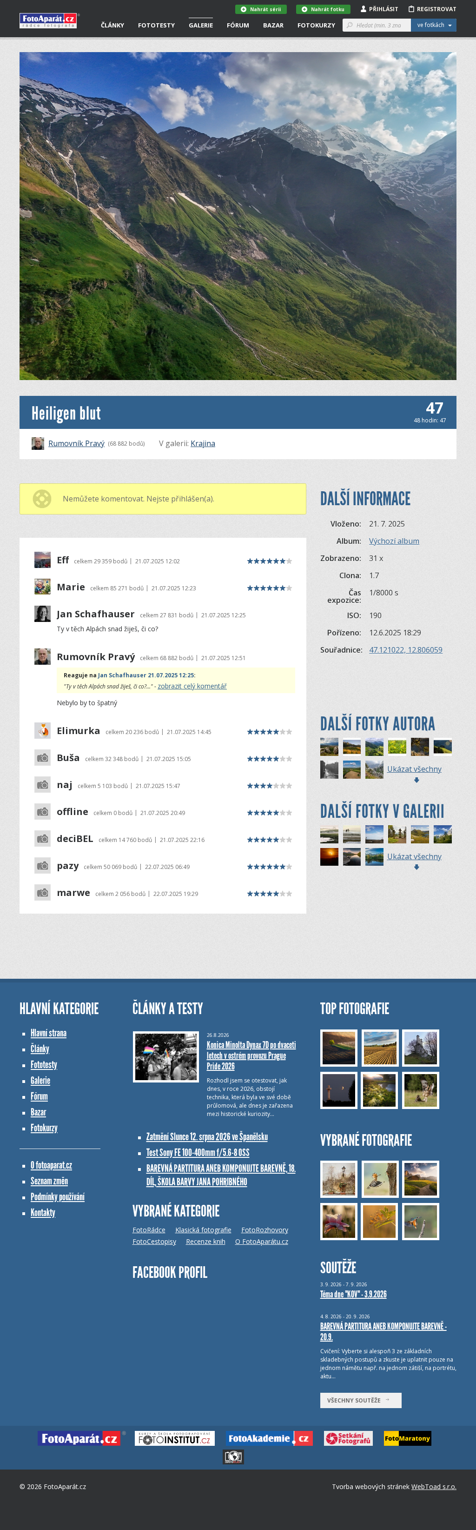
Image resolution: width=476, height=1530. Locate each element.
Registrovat (436, 9)
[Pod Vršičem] (443, 834)
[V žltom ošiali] (397, 747)
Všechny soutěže (356, 1400)
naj (65, 784)
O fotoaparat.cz (51, 1165)
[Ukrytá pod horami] (352, 747)
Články (112, 25)
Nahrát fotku (327, 9)
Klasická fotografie (203, 1229)
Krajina (203, 443)
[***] (329, 834)
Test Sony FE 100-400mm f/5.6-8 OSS (198, 1152)
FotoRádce (148, 1229)
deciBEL (75, 838)
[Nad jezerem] (420, 834)
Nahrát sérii (265, 9)
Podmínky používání (58, 1196)
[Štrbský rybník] (374, 857)
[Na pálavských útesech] (329, 747)
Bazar (273, 25)
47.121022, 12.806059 (406, 650)
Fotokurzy (316, 25)
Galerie (201, 25)
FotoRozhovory (264, 1229)
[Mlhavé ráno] (352, 834)
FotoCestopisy (154, 1241)
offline (72, 811)
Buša (68, 757)
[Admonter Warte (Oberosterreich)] (374, 770)
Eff (63, 560)
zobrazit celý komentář (192, 685)
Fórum (238, 25)
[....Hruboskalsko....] (397, 834)
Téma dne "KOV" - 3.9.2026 (353, 1294)
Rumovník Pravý (76, 443)
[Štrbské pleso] (352, 857)
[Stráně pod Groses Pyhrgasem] (374, 747)
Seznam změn (49, 1181)
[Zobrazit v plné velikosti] (238, 216)
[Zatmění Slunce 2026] (329, 857)
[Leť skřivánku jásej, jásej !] (352, 770)
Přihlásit (383, 9)
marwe (73, 892)
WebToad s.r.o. (433, 1486)
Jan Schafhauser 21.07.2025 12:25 (146, 675)
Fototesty (156, 25)
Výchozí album (394, 541)
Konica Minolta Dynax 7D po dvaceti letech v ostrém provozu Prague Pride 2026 (251, 1055)
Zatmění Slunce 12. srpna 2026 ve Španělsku (207, 1136)
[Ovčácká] (443, 747)
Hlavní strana (48, 1033)
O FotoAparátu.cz (261, 1241)
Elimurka (78, 730)
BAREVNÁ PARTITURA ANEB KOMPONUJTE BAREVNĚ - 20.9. (383, 1332)
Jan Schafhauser (96, 614)
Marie (71, 587)
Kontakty (43, 1212)
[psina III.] (374, 834)
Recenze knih (205, 1241)
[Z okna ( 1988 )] (329, 770)
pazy (68, 865)
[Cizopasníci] (420, 747)
